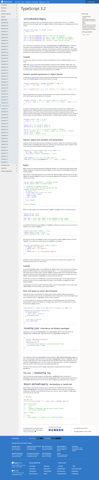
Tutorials (3, 17)
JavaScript (3, 168)
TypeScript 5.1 (4, 49)
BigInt (83, 22)
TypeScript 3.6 (4, 94)
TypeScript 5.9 (4, 25)
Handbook (28, 2)
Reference (3, 11)
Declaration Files (5, 165)
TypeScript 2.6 (4, 123)
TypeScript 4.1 (4, 79)
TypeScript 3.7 (4, 91)
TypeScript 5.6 (4, 34)
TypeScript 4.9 (4, 55)
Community (35, 2)
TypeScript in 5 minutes (33, 453)
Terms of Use (18, 474)
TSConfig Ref (32, 471)
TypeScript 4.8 (4, 58)
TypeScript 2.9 (4, 114)
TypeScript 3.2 (5, 105)
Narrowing (75, 446)
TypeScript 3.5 (4, 97)
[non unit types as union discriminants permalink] (22, 291)
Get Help (60, 466)
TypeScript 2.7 (4, 120)
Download (17, 2)
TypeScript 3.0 (4, 111)
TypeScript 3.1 (4, 108)
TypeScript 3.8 (4, 88)
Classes (59, 453)
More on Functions (47, 446)
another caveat (33, 64)
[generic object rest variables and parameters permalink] (22, 139)
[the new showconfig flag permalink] (22, 373)
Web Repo (75, 473)
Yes (84, 34)
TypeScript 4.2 (4, 76)
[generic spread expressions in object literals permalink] (22, 74)
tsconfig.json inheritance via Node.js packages (89, 26)
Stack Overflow (62, 473)
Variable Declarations (17, 453)
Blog (74, 466)
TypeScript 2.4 (4, 129)
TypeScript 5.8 (4, 28)
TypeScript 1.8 (4, 144)
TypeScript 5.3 (4, 43)
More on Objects (61, 446)
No (88, 34)
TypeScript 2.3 (4, 132)
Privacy (13, 474)
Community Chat (77, 468)
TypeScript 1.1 (4, 162)
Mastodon (75, 471)
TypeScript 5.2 (4, 46)
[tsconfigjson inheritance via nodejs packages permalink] (22, 328)
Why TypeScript (33, 473)
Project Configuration (6, 171)
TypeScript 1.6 (4, 150)
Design (45, 473)
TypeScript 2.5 (4, 126)
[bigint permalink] (22, 165)
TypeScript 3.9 (4, 85)
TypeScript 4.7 (4, 61)
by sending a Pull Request (33, 430)
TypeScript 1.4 (4, 156)
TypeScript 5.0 (4, 52)
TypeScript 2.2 (4, 135)
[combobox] (93, 1)
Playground (42, 2)
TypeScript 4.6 (4, 64)
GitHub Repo (61, 468)
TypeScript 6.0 (4, 22)
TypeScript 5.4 (4, 40)
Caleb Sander (45, 260)
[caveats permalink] (22, 57)
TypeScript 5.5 (4, 37)
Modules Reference (6, 14)
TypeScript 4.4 (4, 70)
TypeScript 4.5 (4, 67)
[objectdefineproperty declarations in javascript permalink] (22, 384)
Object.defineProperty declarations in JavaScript (89, 29)
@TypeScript (61, 471)
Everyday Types (16, 446)
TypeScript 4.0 (4, 82)
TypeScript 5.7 (4, 31)
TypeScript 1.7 (4, 147)
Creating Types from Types (34, 446)
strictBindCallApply (86, 16)
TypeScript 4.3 (4, 73)
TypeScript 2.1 (4, 138)
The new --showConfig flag (88, 27)
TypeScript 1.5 (4, 153)
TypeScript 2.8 (4, 117)
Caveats (84, 18)
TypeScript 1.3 (4, 159)
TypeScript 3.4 (4, 99)
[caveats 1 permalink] (22, 266)
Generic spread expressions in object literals (89, 19)
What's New (4, 20)
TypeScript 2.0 (4, 141)
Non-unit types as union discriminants (89, 25)
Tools (48, 2)
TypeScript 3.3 (4, 102)
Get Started (4, 5)
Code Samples (47, 471)
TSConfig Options (46, 453)
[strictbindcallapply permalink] (22, 19)
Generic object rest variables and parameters (89, 20)
